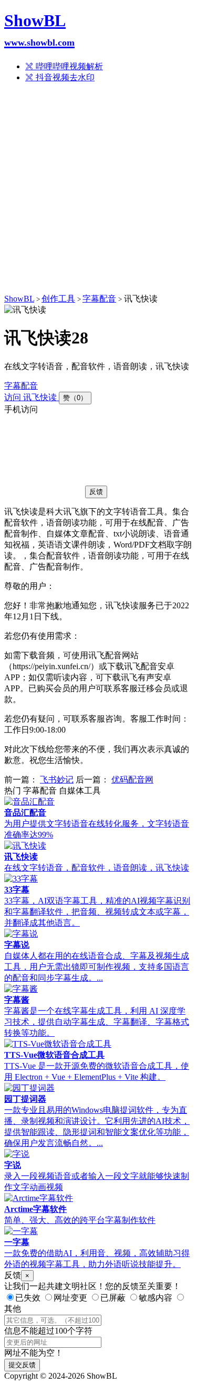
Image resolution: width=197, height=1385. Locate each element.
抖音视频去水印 (64, 77)
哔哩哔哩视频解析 (68, 66)
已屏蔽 (113, 1297)
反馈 (96, 492)
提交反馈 (22, 1365)
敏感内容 (155, 1297)
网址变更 (70, 1297)
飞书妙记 (57, 779)
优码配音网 (132, 779)
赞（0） (75, 398)
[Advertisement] (98, 190)
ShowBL (39, 29)
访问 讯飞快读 (31, 397)
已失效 (27, 1297)
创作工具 (58, 298)
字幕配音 (99, 298)
